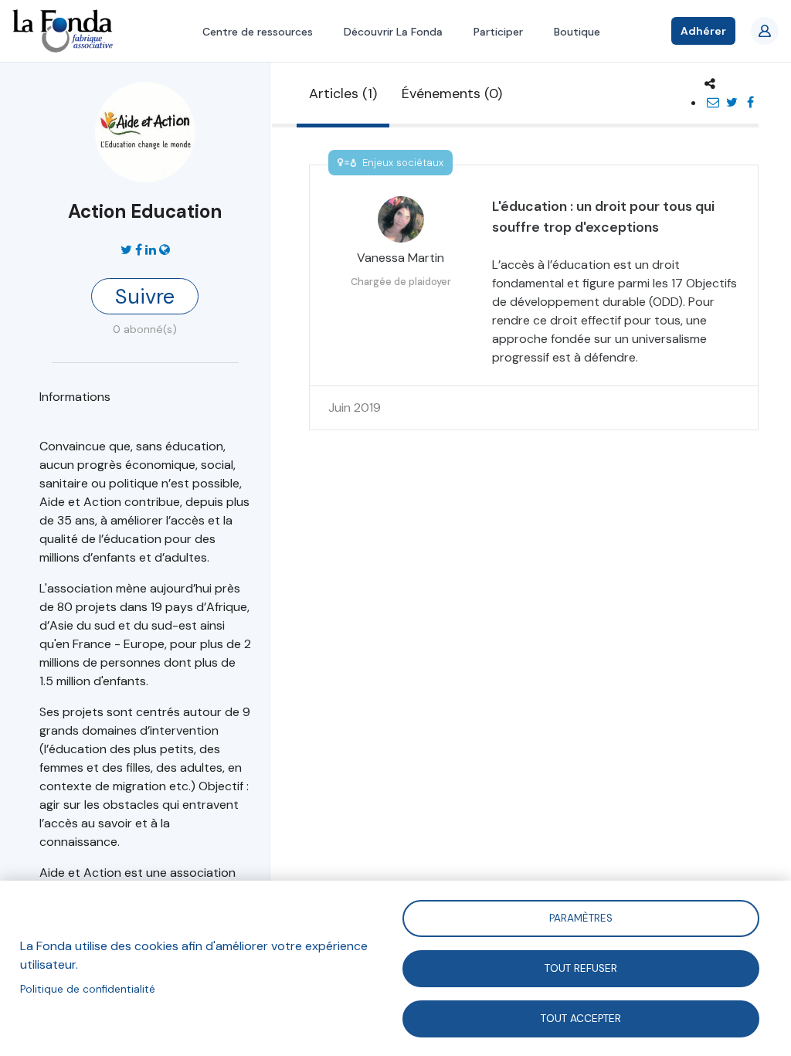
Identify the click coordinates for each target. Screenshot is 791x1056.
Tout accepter (581, 1017)
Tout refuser (581, 967)
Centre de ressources (257, 32)
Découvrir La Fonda (393, 32)
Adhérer (703, 31)
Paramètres (581, 917)
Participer (498, 32)
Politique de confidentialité (87, 989)
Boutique (577, 32)
